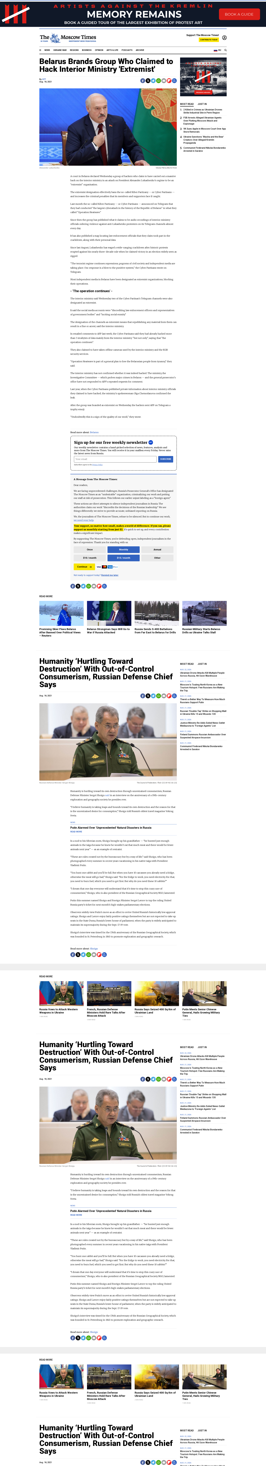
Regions (74, 50)
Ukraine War (60, 50)
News (47, 50)
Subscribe (165, 459)
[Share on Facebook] (142, 80)
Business (87, 50)
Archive (140, 50)
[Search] (225, 50)
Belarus (94, 432)
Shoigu (94, 948)
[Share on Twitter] (148, 80)
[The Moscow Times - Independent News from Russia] (67, 37)
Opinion (99, 50)
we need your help (84, 520)
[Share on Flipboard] (169, 80)
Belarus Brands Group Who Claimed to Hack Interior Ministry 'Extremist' (106, 65)
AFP (44, 79)
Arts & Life (112, 50)
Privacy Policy (97, 465)
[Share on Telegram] (153, 80)
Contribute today (209, 40)
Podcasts (127, 50)
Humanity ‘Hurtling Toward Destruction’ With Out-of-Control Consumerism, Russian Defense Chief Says (106, 673)
